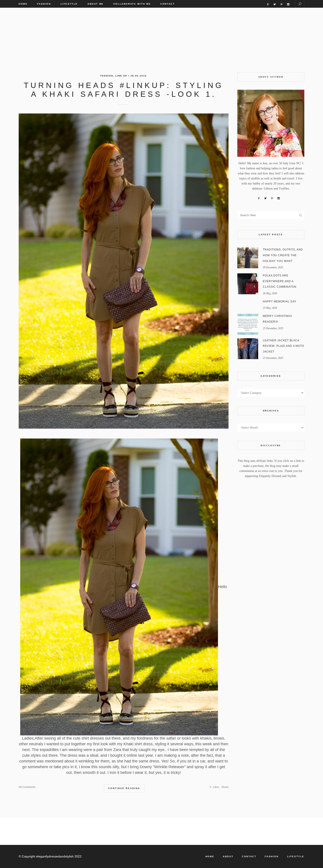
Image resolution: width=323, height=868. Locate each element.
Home (209, 856)
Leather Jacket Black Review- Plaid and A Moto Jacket (283, 346)
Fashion (106, 76)
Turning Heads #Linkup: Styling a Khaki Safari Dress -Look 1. (123, 89)
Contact (249, 856)
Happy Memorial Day (279, 301)
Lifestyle (295, 856)
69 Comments (27, 787)
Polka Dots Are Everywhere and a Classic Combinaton (279, 281)
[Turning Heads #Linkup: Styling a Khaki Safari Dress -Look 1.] (124, 271)
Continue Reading (124, 788)
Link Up (121, 76)
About (228, 856)
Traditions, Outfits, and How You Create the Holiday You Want (283, 255)
